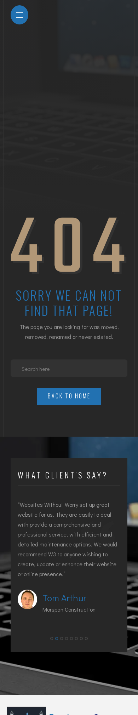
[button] (51, 638)
